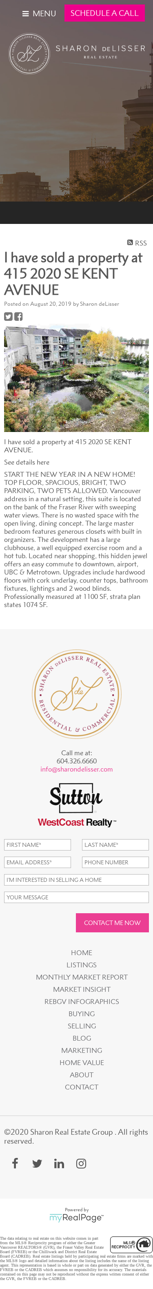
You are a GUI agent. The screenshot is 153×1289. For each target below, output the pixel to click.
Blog (82, 1038)
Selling (82, 1026)
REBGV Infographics (81, 1001)
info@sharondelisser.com (76, 769)
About (81, 1075)
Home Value (82, 1063)
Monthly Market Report (82, 977)
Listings (82, 965)
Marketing (81, 1050)
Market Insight (82, 989)
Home (81, 953)
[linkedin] (59, 1163)
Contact (81, 1087)
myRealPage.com (76, 1218)
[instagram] (81, 1163)
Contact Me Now (112, 922)
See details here (26, 462)
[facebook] (15, 1163)
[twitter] (37, 1163)
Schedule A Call (105, 13)
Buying (82, 1014)
